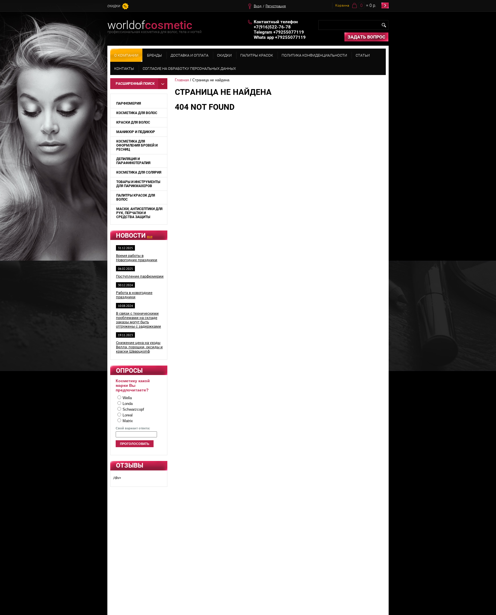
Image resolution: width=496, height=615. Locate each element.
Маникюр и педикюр (135, 132)
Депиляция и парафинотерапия (133, 161)
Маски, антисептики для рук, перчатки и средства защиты (139, 213)
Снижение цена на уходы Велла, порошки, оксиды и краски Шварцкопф (139, 347)
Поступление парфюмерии (140, 276)
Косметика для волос (136, 113)
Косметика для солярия (138, 172)
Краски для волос (133, 122)
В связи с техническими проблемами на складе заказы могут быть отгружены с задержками (138, 319)
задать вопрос (366, 37)
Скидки (113, 6)
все (149, 237)
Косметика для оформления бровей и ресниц (137, 145)
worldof (149, 25)
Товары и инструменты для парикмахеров (138, 184)
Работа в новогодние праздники (134, 295)
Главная (182, 80)
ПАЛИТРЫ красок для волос (135, 197)
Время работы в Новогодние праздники (136, 257)
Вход (257, 6)
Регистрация (276, 6)
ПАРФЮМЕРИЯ (128, 103)
